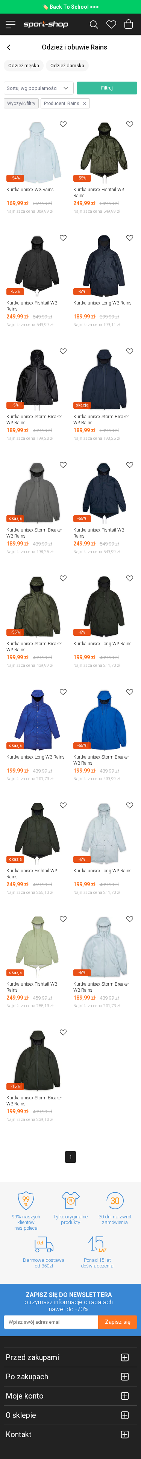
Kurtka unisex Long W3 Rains (102, 303)
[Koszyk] (128, 24)
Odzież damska (67, 65)
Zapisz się (117, 1321)
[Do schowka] (63, 124)
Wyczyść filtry (21, 103)
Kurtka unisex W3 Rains (30, 189)
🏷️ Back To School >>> (70, 7)
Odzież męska (23, 65)
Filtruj (107, 88)
